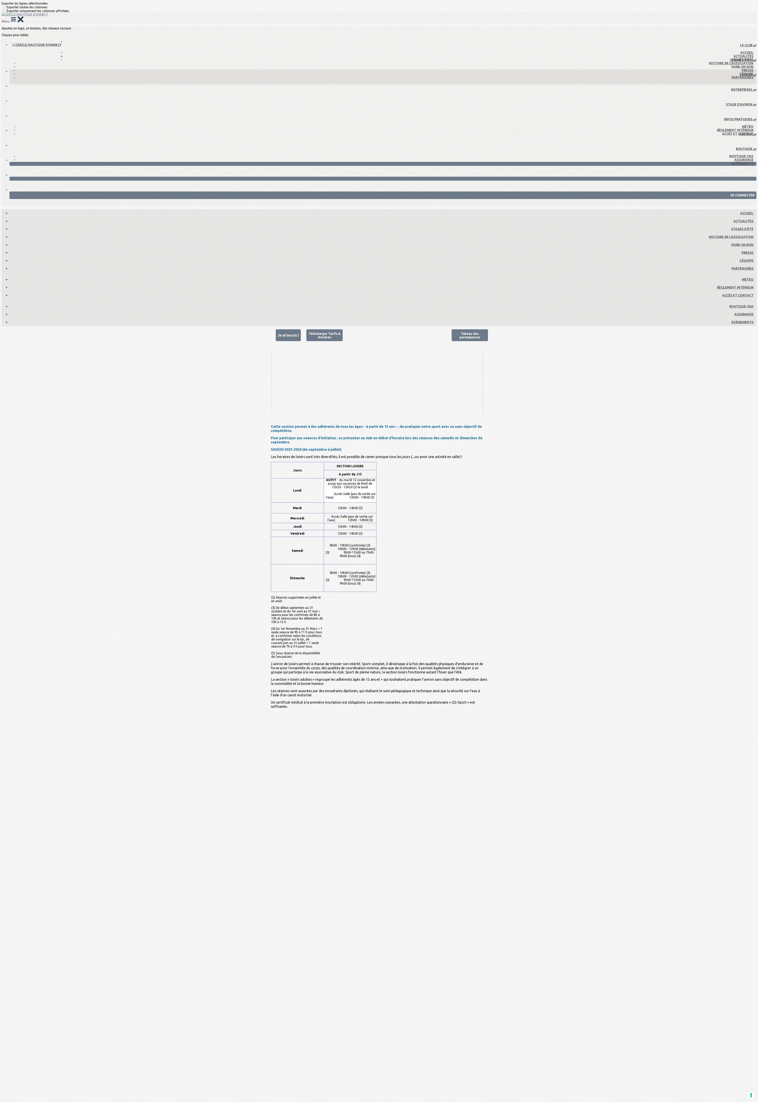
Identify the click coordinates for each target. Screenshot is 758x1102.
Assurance (743, 159)
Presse (747, 70)
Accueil (746, 52)
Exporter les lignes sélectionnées (25, 3)
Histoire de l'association (731, 63)
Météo (747, 126)
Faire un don (742, 67)
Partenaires (742, 77)
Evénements (742, 163)
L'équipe (746, 260)
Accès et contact (737, 133)
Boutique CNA (741, 156)
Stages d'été (742, 229)
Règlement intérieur (735, 130)
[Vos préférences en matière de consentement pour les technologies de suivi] (751, 1095)
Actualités (743, 56)
